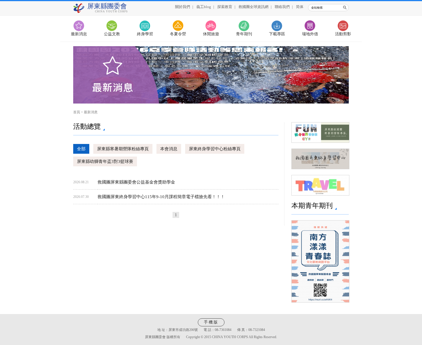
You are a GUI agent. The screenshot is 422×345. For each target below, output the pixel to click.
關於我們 (182, 7)
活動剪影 (343, 34)
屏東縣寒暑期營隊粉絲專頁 (123, 149)
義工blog (203, 7)
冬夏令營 (178, 34)
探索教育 (224, 7)
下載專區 (277, 34)
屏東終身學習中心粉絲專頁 (215, 149)
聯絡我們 (282, 7)
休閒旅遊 (211, 34)
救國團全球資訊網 (253, 7)
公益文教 (112, 34)
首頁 (76, 112)
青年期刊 (244, 34)
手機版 (211, 322)
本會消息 (168, 149)
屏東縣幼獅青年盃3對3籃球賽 (105, 161)
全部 (81, 149)
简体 (299, 7)
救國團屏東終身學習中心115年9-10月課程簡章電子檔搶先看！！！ (161, 196)
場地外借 (310, 34)
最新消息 (79, 34)
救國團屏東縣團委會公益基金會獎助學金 (136, 182)
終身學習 (145, 34)
